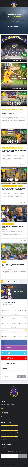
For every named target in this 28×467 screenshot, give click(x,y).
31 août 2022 (4, 229)
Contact (11, 462)
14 (14, 281)
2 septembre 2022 (5, 191)
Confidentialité (23, 464)
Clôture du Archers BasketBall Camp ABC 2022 (13, 265)
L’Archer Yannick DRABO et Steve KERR (13, 227)
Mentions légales (23, 462)
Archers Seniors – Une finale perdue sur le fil (12, 112)
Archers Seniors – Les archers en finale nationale (14, 150)
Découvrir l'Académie (13, 26)
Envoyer (21, 376)
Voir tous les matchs (7, 304)
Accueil (2, 462)
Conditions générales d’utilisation (9, 464)
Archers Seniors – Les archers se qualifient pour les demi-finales (13, 189)
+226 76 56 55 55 (6, 413)
